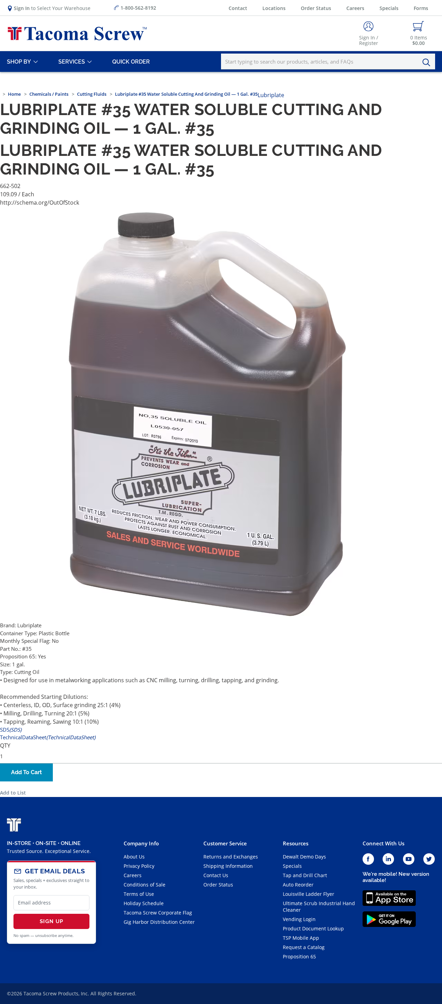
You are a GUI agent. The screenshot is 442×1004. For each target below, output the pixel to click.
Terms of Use (139, 894)
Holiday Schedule (144, 903)
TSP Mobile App (301, 938)
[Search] (428, 62)
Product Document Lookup (313, 928)
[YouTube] (408, 859)
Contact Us (215, 875)
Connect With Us (383, 843)
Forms (421, 8)
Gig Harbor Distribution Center (159, 922)
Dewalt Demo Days (304, 856)
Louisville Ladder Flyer (308, 894)
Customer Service (225, 843)
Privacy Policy (139, 866)
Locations (274, 8)
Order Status (316, 8)
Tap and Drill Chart (305, 875)
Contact (238, 8)
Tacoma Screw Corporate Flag (158, 912)
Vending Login (299, 919)
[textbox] (328, 61)
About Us (134, 856)
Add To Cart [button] (26, 772)
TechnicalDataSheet (47, 737)
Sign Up (51, 921)
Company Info (141, 843)
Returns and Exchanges (230, 856)
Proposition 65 (299, 956)
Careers (355, 8)
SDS (10, 729)
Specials (388, 8)
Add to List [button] (13, 792)
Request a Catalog (304, 947)
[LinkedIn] (388, 859)
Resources (295, 843)
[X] (429, 859)
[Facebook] (368, 859)
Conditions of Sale (144, 884)
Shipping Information (228, 866)
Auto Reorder (298, 884)
